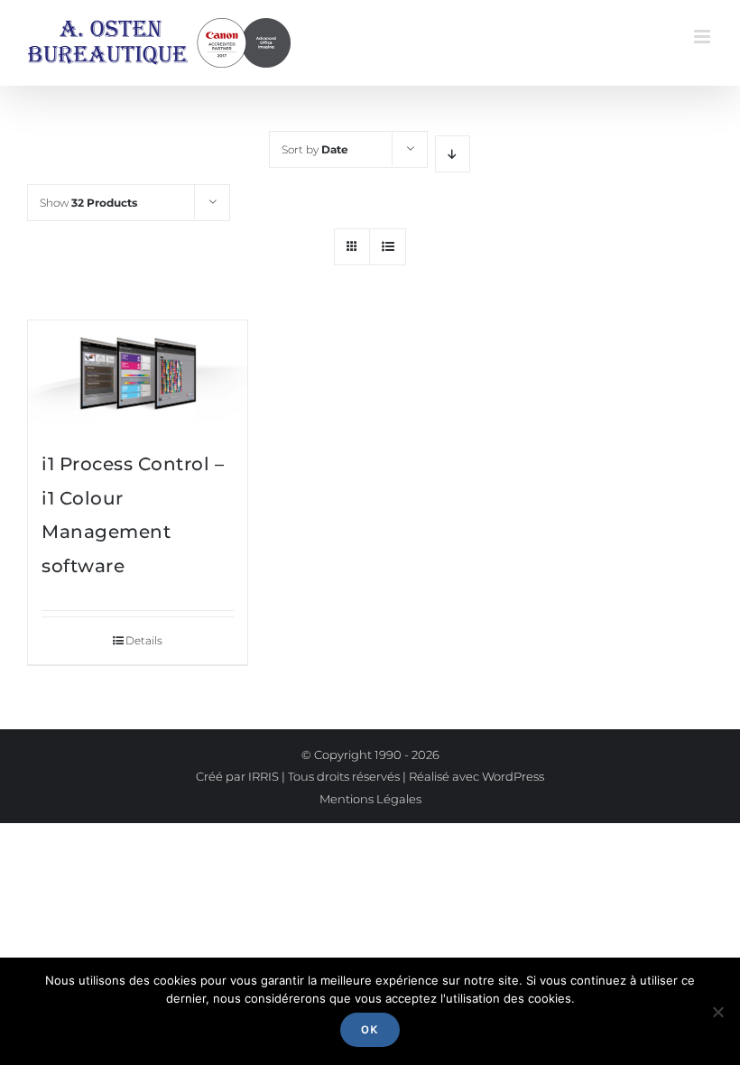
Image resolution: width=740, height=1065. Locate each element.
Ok (370, 1029)
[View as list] (387, 246)
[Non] (717, 1012)
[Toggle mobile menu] (703, 36)
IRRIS (263, 776)
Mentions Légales (370, 799)
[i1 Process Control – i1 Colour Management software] (137, 375)
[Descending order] (452, 153)
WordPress (513, 776)
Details (143, 640)
